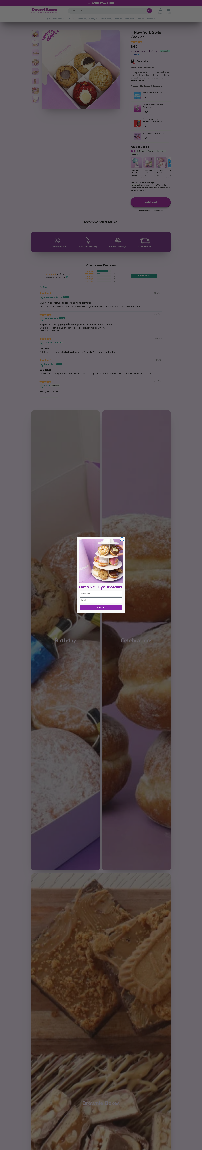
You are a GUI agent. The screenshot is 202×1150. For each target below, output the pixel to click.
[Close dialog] (122, 539)
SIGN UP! (101, 607)
